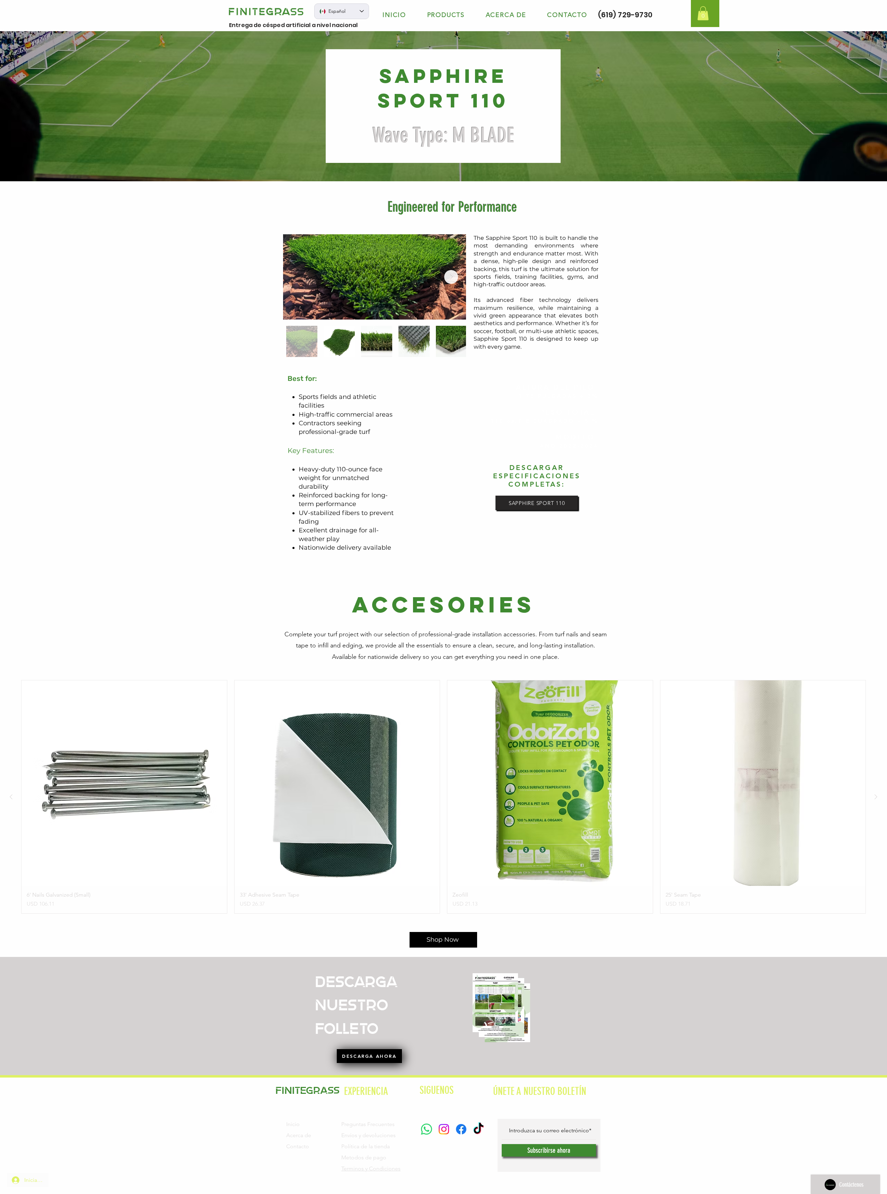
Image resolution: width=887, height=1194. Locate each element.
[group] (443, 797)
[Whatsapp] (426, 1129)
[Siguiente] (876, 797)
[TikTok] (478, 1129)
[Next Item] (451, 277)
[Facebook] (461, 1129)
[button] (703, 13)
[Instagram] (444, 1129)
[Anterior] (11, 797)
